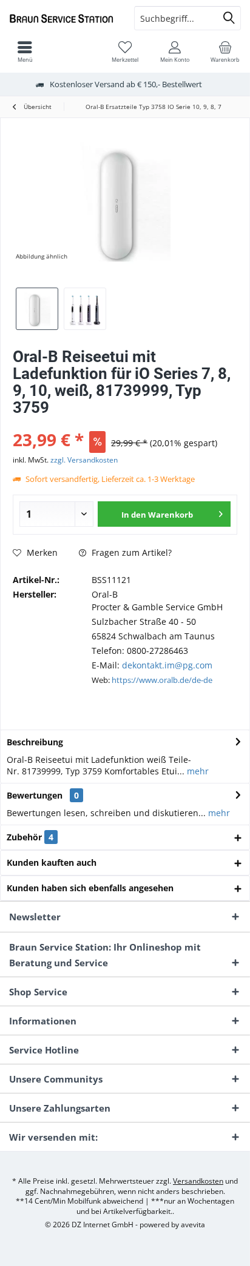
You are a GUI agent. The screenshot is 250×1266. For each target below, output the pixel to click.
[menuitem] (225, 51)
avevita (193, 1224)
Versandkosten (198, 1181)
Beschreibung (35, 742)
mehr (196, 771)
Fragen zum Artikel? (130, 552)
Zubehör (30, 837)
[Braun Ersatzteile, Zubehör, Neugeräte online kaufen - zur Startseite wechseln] (62, 18)
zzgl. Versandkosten (84, 460)
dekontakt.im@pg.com (167, 665)
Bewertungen (34, 795)
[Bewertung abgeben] (125, 423)
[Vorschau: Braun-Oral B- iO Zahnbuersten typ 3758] (85, 309)
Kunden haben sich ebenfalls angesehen (90, 888)
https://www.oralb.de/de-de (162, 679)
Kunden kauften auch (51, 862)
